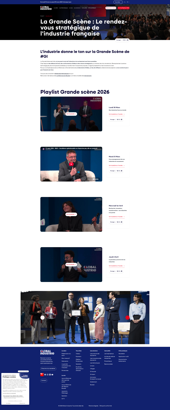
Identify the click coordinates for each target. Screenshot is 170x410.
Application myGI (124, 356)
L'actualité (84, 8)
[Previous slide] (42, 317)
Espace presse (108, 364)
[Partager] (124, 40)
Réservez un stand (111, 8)
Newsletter (122, 353)
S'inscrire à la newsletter (48, 368)
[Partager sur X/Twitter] (125, 40)
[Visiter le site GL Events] (42, 374)
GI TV (63, 398)
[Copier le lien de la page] (122, 40)
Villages (92, 368)
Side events (65, 361)
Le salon (56, 8)
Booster (92, 384)
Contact (43, 380)
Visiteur (78, 353)
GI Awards (93, 371)
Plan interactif (66, 358)
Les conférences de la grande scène (66, 380)
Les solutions (77, 8)
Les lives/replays (109, 353)
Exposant (78, 356)
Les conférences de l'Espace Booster (66, 386)
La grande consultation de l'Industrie (66, 365)
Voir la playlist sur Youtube (115, 114)
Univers (92, 366)
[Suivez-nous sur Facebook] (45, 374)
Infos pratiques (92, 8)
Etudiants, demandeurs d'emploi (79, 368)
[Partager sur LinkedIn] (127, 40)
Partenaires (65, 370)
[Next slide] (127, 317)
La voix (71, 8)
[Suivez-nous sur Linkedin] (50, 374)
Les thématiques (63, 8)
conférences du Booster (63, 75)
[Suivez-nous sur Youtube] (52, 374)
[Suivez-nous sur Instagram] (47, 374)
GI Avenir (92, 374)
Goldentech (93, 382)
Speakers (64, 396)
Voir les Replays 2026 (123, 8)
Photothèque (108, 361)
